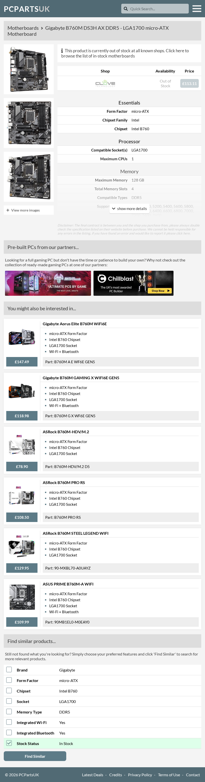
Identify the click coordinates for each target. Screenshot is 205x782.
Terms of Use (169, 774)
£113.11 (189, 83)
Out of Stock (165, 83)
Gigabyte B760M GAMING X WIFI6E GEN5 (81, 377)
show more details (131, 208)
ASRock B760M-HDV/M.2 (66, 431)
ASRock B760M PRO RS (64, 482)
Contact (193, 774)
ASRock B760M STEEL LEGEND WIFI (75, 533)
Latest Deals (92, 774)
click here (183, 233)
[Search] (125, 9)
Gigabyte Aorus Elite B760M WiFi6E (75, 323)
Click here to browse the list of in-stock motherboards (125, 53)
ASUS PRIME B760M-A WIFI (68, 584)
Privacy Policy (140, 774)
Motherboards (24, 28)
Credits (115, 774)
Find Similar (35, 756)
